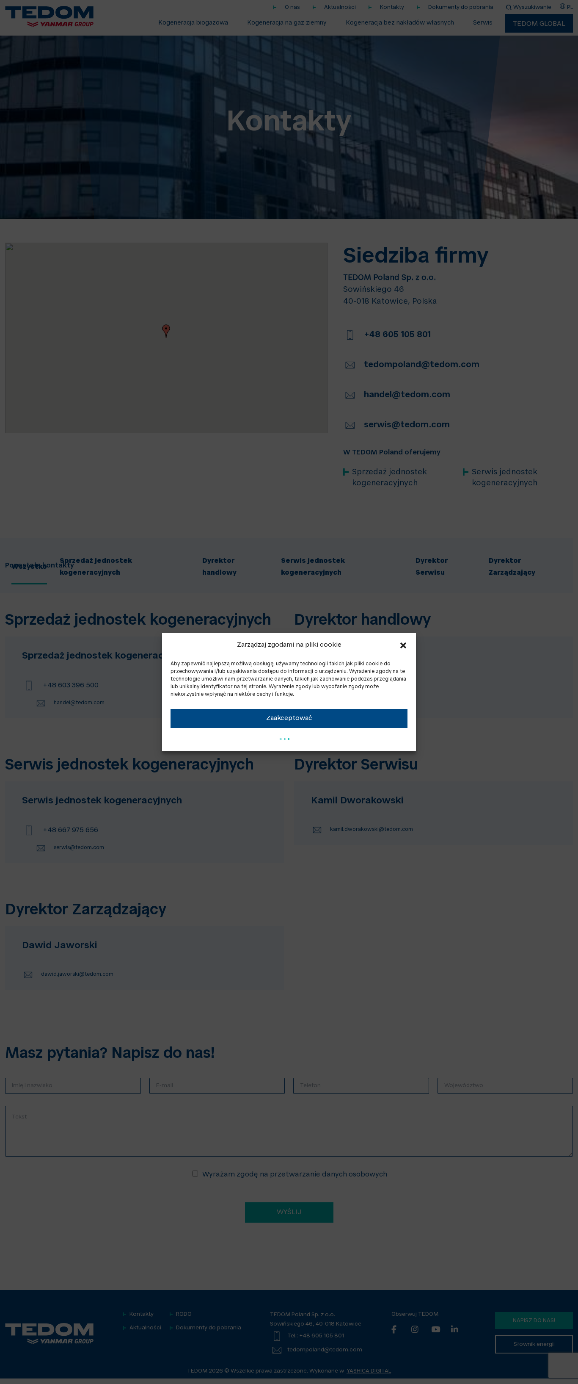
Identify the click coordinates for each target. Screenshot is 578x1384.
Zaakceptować (289, 718)
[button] (403, 645)
